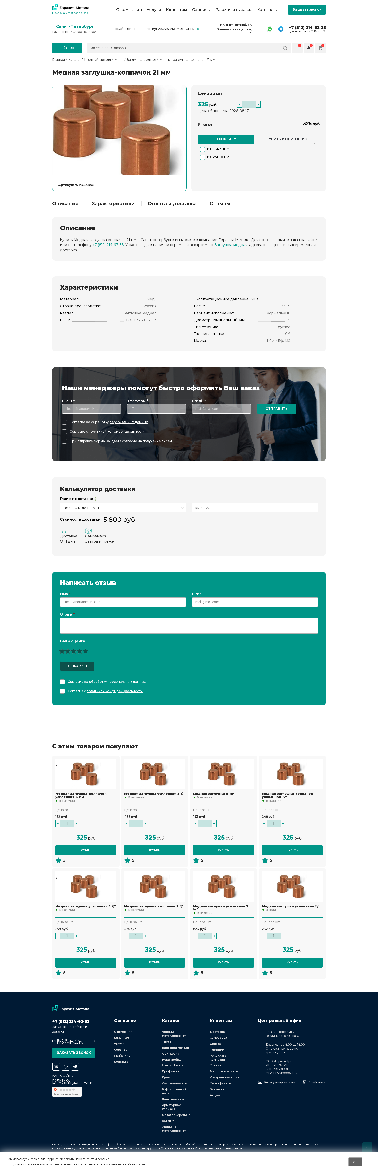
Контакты (267, 10)
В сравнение (219, 157)
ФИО (68, 401)
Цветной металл (174, 1065)
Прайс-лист (125, 29)
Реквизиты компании (218, 1057)
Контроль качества (224, 1077)
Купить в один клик (286, 139)
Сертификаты (220, 1083)
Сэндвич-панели (174, 1083)
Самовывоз (218, 1037)
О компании (129, 10)
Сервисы (201, 10)
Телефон (137, 401)
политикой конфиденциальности (117, 431)
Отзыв (67, 615)
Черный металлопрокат (174, 1033)
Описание (65, 203)
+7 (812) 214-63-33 (307, 27)
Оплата (215, 1044)
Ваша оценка (72, 641)
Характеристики (113, 203)
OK (355, 1161)
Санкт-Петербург (75, 26)
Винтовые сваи (173, 1099)
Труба (166, 1042)
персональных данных (129, 422)
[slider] (74, 651)
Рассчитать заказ (233, 10)
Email (199, 401)
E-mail (198, 594)
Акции (215, 1095)
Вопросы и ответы (224, 1071)
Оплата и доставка (172, 203)
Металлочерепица (176, 1115)
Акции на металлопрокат (174, 1129)
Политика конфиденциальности (72, 1082)
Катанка (168, 1121)
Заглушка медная (231, 245)
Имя (65, 594)
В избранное (219, 149)
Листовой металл (175, 1048)
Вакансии (217, 1089)
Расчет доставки (77, 499)
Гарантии (217, 1049)
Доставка (217, 1032)
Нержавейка (172, 1059)
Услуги (154, 10)
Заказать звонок (307, 9)
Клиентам (176, 10)
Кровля (167, 1077)
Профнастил (171, 1071)
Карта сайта (62, 1076)
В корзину (225, 139)
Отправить (277, 409)
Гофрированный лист (174, 1091)
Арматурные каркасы (171, 1107)
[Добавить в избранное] (57, 761)
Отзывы (220, 203)
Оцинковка (170, 1053)
